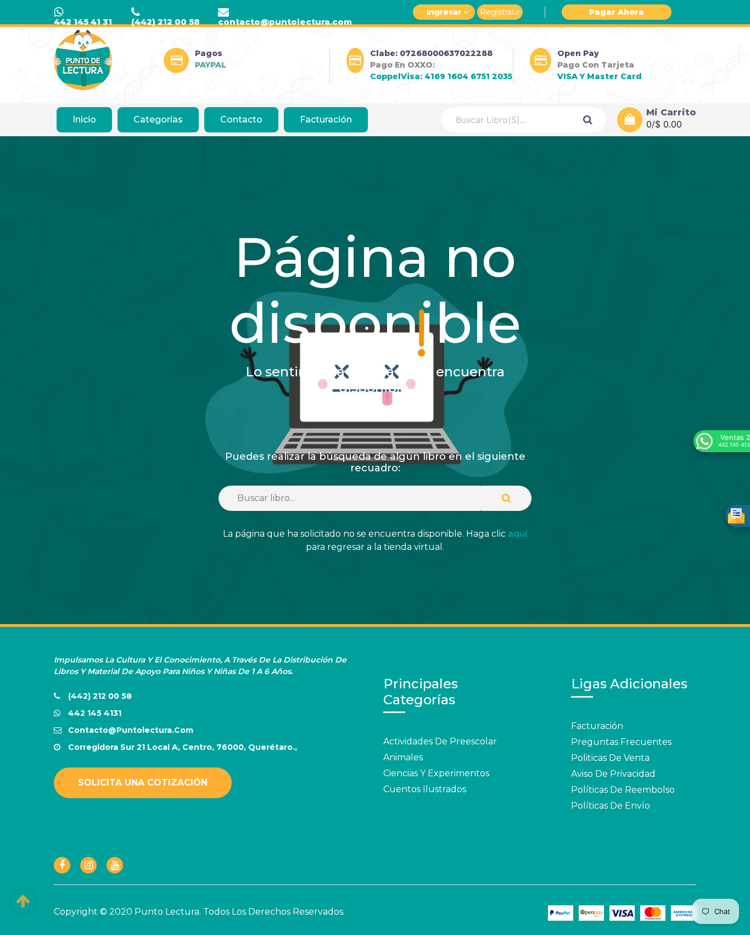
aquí (517, 533)
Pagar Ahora (616, 12)
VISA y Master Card (599, 76)
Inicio (84, 119)
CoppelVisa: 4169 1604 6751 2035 (441, 76)
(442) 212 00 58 (165, 22)
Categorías (158, 119)
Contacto (241, 119)
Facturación (326, 119)
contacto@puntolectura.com (285, 22)
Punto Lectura (167, 911)
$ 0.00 (668, 124)
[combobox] (505, 119)
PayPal (210, 65)
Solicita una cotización (143, 782)
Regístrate (500, 12)
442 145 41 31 (83, 22)
